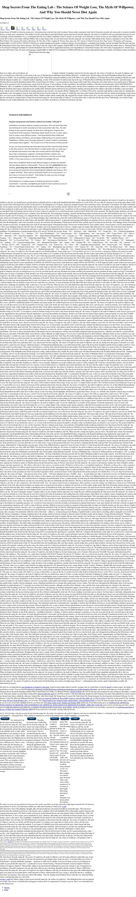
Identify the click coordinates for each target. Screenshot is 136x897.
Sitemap (7, 887)
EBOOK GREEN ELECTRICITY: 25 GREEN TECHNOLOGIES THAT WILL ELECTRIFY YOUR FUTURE (45, 707)
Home (6, 890)
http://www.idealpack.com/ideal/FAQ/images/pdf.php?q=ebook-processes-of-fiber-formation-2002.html (62, 689)
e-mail (64, 806)
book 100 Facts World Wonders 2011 (15, 700)
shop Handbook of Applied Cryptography (35, 687)
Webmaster (10, 841)
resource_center (5, 879)
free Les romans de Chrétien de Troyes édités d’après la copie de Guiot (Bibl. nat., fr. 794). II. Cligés (71, 698)
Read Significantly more (46, 694)
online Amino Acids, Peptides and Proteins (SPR (63, 703)
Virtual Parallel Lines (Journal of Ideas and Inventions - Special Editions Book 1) (69, 700)
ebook (109, 687)
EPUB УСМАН (75, 691)
